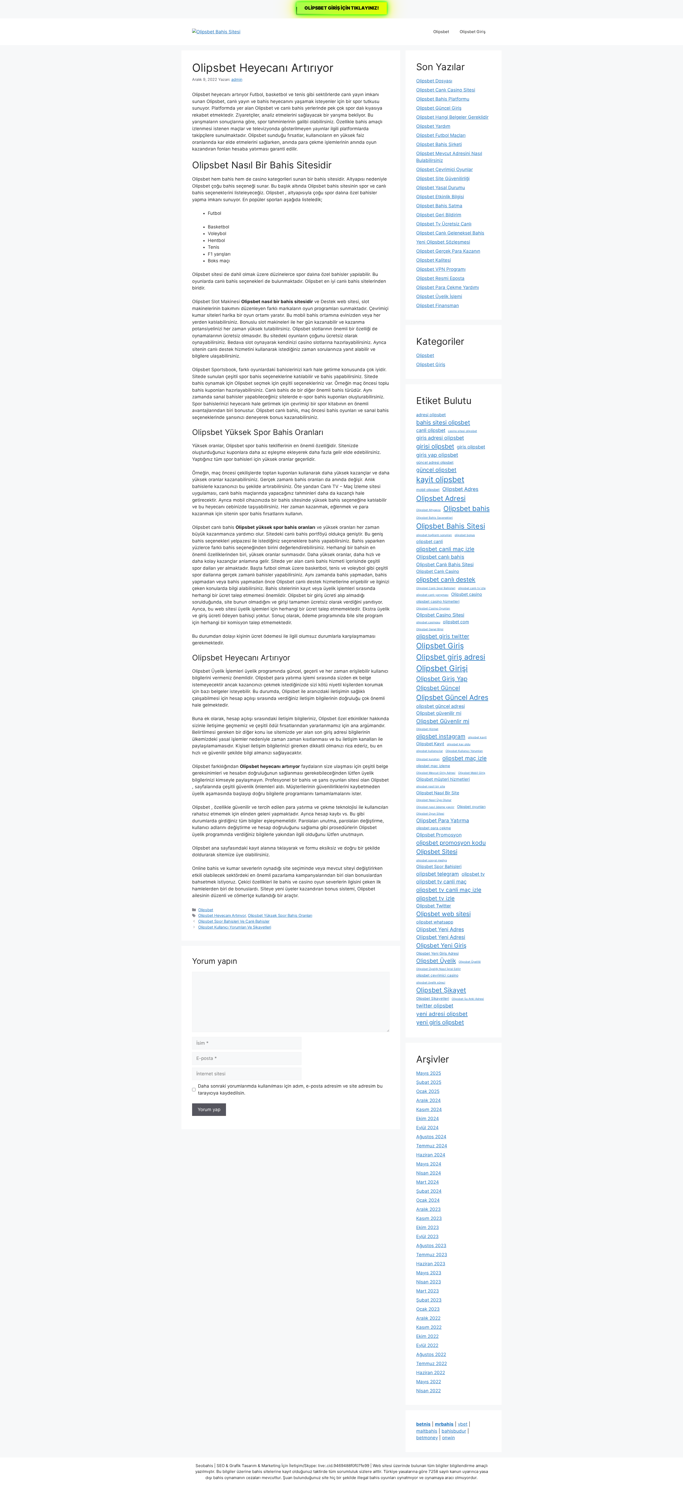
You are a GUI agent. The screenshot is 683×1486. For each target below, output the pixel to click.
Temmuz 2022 (431, 1363)
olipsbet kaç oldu (458, 744)
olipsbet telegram (437, 874)
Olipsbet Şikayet (441, 990)
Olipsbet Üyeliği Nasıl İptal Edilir (438, 969)
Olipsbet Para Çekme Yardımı (447, 287)
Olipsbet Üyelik (436, 960)
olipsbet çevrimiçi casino (437, 975)
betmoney (427, 1437)
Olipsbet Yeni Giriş (441, 945)
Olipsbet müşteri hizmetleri (443, 779)
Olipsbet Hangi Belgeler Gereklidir (452, 117)
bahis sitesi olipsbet (443, 422)
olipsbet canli (429, 541)
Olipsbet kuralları (428, 759)
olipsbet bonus (465, 535)
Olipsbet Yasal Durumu (440, 187)
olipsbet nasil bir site (430, 786)
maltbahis (426, 1431)
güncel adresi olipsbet (435, 462)
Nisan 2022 (428, 1390)
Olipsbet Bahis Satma (439, 205)
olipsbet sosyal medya (431, 860)
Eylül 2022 (427, 1345)
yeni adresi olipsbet (442, 1014)
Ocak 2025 (427, 1091)
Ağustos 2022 (431, 1354)
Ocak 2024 (428, 1200)
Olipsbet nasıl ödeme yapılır (435, 807)
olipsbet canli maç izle (445, 549)
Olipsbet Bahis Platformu (442, 99)
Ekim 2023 (427, 1227)
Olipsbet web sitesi (443, 914)
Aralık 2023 (428, 1209)
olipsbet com (456, 621)
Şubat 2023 (429, 1300)
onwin (448, 1437)
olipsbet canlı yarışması (432, 595)
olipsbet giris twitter (442, 636)
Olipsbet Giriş (473, 31)
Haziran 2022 (430, 1372)
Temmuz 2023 (431, 1254)
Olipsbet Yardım (433, 126)
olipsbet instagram (440, 736)
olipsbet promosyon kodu (451, 842)
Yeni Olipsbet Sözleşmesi (443, 242)
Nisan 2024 (428, 1173)
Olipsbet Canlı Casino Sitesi (445, 90)
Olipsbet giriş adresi (450, 656)
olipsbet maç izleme (433, 766)
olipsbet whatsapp (434, 922)
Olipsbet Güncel (438, 687)
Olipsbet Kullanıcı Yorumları (464, 751)
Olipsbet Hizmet (427, 729)
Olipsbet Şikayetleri (432, 998)
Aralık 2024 (428, 1100)
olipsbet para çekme (433, 828)
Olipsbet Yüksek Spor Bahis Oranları (280, 915)
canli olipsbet (430, 430)
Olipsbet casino (466, 594)
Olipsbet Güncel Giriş (439, 108)
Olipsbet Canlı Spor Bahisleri (435, 588)
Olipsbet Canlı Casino (437, 571)
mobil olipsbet (428, 490)
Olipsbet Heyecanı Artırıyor (222, 915)
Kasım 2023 (429, 1218)
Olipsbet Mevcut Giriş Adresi (435, 773)
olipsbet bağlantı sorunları (434, 535)
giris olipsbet (471, 447)
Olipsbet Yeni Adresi (440, 937)
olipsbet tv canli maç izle (448, 889)
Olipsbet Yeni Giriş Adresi (437, 953)
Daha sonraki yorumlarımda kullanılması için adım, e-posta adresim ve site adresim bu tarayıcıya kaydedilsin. (290, 1089)
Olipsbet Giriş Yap (441, 679)
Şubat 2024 (429, 1191)
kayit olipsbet (440, 479)
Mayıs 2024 (428, 1164)
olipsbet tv (473, 874)
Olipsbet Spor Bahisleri (439, 866)
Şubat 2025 (428, 1082)
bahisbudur (454, 1431)
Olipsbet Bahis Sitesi (450, 526)
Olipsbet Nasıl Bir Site (437, 792)
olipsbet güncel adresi (440, 706)
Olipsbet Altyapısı (428, 510)
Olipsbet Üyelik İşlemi (439, 296)
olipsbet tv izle (435, 898)
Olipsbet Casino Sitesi (440, 615)
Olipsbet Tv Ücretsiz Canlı (443, 224)
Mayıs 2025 (428, 1073)
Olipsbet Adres (460, 489)
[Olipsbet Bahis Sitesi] (216, 31)
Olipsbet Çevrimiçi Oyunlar (444, 169)
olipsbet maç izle (464, 758)
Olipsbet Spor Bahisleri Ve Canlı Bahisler (233, 921)
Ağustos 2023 (431, 1245)
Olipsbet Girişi (442, 668)
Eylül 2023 (427, 1236)
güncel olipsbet (436, 469)
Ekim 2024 (427, 1118)
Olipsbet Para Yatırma (442, 820)
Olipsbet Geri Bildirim (438, 214)
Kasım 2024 (429, 1109)
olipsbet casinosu (428, 622)
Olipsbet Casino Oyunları (433, 608)
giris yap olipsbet (437, 455)
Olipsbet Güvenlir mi (442, 721)
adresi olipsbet (431, 414)
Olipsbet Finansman (437, 305)
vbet (462, 1424)
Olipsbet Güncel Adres (452, 697)
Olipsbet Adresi (441, 498)
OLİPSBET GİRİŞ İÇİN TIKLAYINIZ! (341, 8)
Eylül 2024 (427, 1127)
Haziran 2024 (430, 1155)
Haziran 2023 (430, 1263)
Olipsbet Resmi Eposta (440, 278)
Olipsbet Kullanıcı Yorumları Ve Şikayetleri (234, 927)
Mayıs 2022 (428, 1381)
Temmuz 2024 (431, 1145)
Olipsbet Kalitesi (433, 260)
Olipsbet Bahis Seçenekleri (434, 518)
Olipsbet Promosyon (439, 835)
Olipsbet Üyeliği (470, 962)
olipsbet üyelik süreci (430, 982)
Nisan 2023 (428, 1282)
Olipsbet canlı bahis (440, 557)
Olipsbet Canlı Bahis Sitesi (445, 564)
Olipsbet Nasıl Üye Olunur (433, 800)
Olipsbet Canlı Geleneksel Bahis (450, 233)
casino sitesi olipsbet (462, 431)
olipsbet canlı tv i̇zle (472, 588)
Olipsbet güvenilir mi (438, 713)
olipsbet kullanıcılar (429, 751)
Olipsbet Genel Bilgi (429, 629)
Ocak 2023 (428, 1309)
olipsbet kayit (477, 737)
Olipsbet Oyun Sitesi (430, 813)
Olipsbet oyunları (471, 807)
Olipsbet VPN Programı (441, 269)
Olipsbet (441, 31)
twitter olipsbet (434, 1005)
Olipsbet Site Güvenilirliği (443, 178)
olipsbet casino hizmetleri (437, 601)
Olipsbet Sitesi (436, 851)
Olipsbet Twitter (433, 906)
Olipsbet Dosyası (434, 81)
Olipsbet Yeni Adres (440, 929)
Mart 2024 (427, 1182)
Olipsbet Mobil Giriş (471, 773)
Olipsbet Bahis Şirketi (439, 144)
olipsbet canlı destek (445, 579)
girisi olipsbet (435, 446)
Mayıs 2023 (428, 1272)
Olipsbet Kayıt (430, 743)
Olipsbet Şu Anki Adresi (468, 999)
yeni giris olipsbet (440, 1022)
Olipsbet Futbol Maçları (441, 135)
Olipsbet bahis (466, 508)
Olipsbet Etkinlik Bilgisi (440, 196)
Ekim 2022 (427, 1336)
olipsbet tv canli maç (441, 881)
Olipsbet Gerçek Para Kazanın (448, 251)
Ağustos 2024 (431, 1136)
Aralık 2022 (428, 1318)
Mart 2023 (427, 1291)
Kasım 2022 (429, 1327)
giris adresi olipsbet (440, 438)
